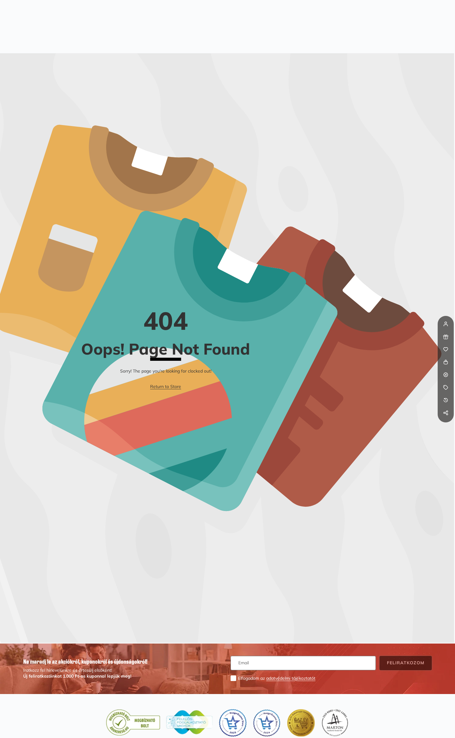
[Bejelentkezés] (445, 324)
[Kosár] (445, 362)
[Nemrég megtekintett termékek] (445, 400)
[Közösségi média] (445, 412)
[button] (445, 425)
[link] (165, 387)
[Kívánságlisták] (445, 349)
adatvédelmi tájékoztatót (290, 678)
